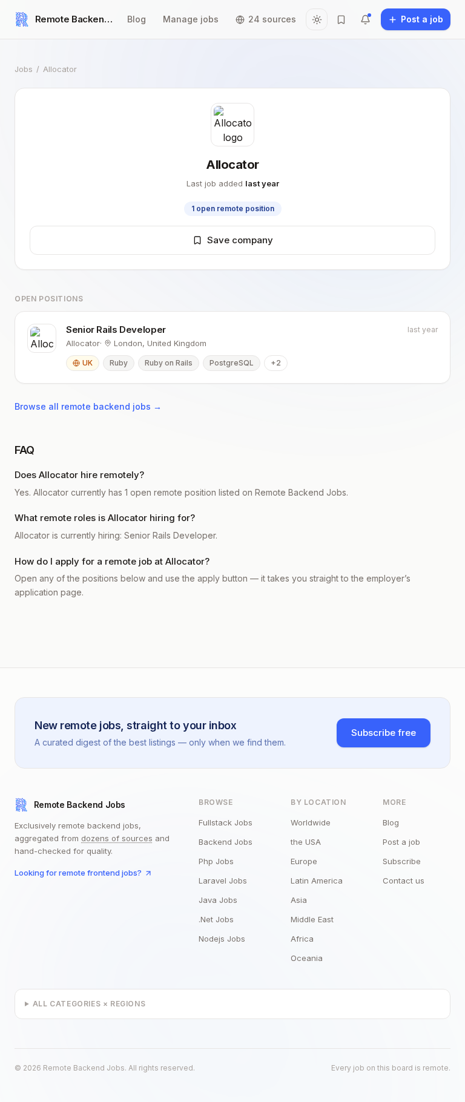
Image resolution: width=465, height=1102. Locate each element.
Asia (299, 900)
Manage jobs (191, 19)
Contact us (403, 880)
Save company (240, 240)
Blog (136, 19)
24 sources (272, 19)
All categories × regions (89, 1003)
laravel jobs (223, 880)
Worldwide (311, 822)
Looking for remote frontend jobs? (78, 872)
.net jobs (216, 919)
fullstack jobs (225, 822)
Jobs (24, 69)
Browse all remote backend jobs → (88, 406)
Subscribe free (383, 732)
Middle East (312, 919)
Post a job (401, 842)
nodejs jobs (222, 938)
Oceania (307, 958)
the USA (306, 842)
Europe (304, 861)
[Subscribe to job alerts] (365, 19)
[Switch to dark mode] (317, 19)
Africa (302, 938)
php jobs (216, 861)
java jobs (218, 900)
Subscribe (402, 861)
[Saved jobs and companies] (341, 19)
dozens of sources (117, 838)
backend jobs (225, 842)
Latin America (317, 880)
